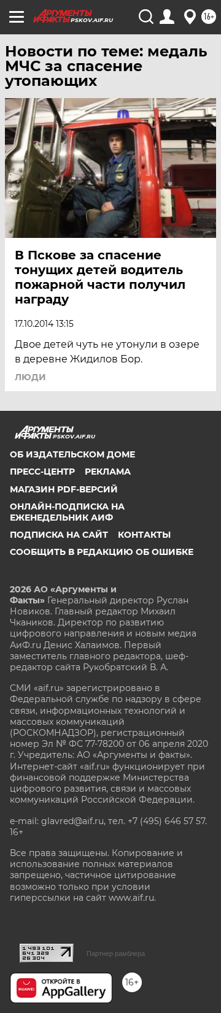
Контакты (144, 534)
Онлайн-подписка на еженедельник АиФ (67, 512)
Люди (30, 377)
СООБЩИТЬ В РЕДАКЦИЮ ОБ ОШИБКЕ (101, 551)
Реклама (108, 471)
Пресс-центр (42, 471)
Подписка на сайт (59, 534)
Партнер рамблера (116, 953)
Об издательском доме (72, 454)
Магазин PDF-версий (64, 489)
